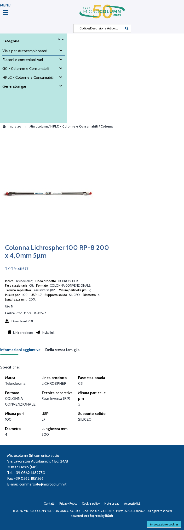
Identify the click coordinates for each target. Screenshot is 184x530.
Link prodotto (22, 332)
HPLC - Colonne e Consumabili (74, 126)
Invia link (47, 332)
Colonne (107, 126)
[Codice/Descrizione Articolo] (127, 28)
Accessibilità (132, 503)
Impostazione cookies (164, 524)
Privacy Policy (68, 503)
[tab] (22, 351)
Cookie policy (91, 503)
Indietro (14, 126)
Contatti (49, 503)
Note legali (111, 503)
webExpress (92, 516)
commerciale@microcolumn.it (43, 484)
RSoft (109, 516)
